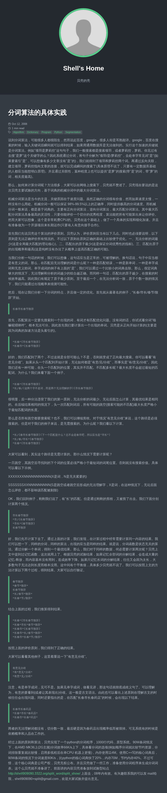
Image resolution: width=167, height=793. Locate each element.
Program (46, 132)
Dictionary (32, 132)
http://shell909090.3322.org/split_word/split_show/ (44, 773)
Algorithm (18, 132)
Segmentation (73, 132)
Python (58, 132)
